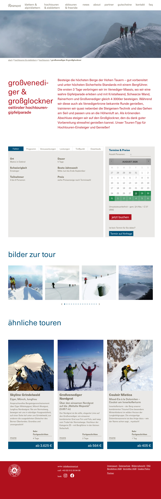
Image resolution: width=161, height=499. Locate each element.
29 (142, 193)
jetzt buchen (120, 217)
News (86, 4)
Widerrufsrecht (138, 465)
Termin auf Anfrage (121, 233)
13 (91, 304)
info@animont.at (70, 466)
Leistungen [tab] (65, 148)
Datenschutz (124, 465)
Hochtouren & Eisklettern (52, 6)
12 (89, 304)
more (13, 438)
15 (96, 304)
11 (87, 304)
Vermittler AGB (129, 468)
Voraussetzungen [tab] (48, 148)
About (96, 4)
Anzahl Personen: (117, 154)
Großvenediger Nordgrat (70, 396)
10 (85, 304)
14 (94, 304)
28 (136, 193)
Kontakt (140, 4)
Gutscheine (125, 4)
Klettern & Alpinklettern (32, 6)
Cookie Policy (144, 468)
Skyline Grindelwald (25, 394)
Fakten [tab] (16, 148)
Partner (109, 4)
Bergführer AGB (114, 468)
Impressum (112, 465)
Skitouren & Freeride (71, 6)
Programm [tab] (31, 148)
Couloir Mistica (120, 394)
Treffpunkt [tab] (80, 148)
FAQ (151, 4)
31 (112, 198)
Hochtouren (44, 59)
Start (10, 59)
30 (148, 193)
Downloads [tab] (96, 148)
